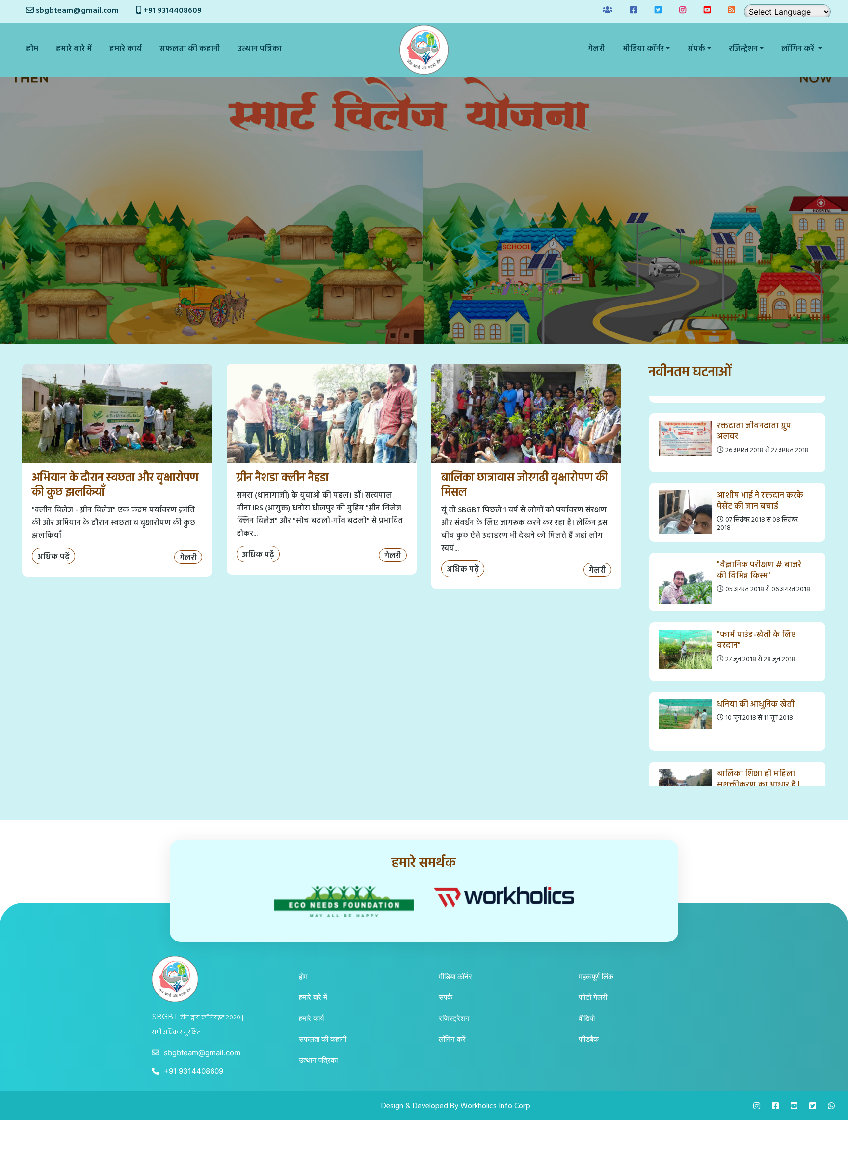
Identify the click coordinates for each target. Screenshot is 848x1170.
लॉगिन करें (452, 1038)
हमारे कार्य (125, 49)
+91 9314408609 (171, 10)
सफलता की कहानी (189, 49)
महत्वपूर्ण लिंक (596, 976)
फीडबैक (589, 1038)
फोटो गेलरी (593, 997)
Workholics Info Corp (495, 1106)
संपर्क (445, 997)
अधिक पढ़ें (53, 557)
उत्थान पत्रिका (260, 49)
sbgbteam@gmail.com (77, 10)
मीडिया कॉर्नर (455, 976)
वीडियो (587, 1018)
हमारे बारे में (74, 49)
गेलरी (596, 49)
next (816, 591)
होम (32, 49)
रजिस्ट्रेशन (454, 1018)
